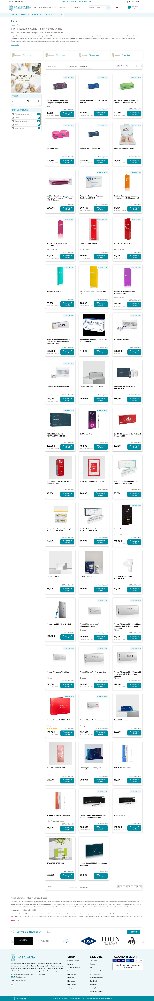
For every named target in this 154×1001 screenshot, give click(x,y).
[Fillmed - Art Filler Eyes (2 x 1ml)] (60, 610)
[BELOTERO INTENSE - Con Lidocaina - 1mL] (60, 229)
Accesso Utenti (95, 974)
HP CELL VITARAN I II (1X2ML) (58, 815)
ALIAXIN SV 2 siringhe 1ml (90, 148)
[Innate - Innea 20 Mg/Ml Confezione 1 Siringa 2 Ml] (94, 849)
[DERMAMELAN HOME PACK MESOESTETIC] (127, 372)
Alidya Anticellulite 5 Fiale (124, 148)
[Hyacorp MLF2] (127, 801)
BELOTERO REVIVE (54, 291)
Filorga (17, 117)
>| (140, 66)
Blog (91, 967)
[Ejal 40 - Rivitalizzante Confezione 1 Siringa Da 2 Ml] (127, 420)
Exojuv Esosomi (86, 577)
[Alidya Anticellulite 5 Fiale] (127, 134)
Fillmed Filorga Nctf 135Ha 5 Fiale (59, 720)
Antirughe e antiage (73, 988)
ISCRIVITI (134, 932)
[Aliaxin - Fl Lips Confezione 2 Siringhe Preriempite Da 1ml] (60, 86)
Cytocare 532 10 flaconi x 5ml (58, 386)
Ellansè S (117, 529)
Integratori (37, 15)
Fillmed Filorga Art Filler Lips (58, 672)
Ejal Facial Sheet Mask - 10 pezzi (92, 481)
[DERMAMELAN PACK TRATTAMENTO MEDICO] (60, 420)
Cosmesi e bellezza (73, 961)
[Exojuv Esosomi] (94, 562)
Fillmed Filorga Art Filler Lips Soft (93, 672)
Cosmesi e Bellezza (20, 15)
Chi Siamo (93, 961)
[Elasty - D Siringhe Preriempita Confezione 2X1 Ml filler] (127, 467)
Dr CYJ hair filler (86, 434)
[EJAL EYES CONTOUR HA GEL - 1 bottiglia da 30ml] (60, 467)
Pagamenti (93, 984)
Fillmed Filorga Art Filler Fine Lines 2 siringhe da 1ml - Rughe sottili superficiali (127, 626)
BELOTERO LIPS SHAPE (123, 243)
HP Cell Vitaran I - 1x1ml (123, 768)
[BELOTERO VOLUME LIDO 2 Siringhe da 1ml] (127, 277)
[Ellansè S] (127, 514)
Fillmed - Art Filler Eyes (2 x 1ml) (59, 624)
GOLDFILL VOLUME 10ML (57, 768)
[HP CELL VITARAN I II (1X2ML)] (60, 801)
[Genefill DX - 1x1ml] (127, 706)
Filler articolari (28, 55)
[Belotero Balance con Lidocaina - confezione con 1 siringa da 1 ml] (127, 182)
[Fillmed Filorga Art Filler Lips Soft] (94, 658)
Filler (18, 25)
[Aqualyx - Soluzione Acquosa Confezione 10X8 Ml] (94, 182)
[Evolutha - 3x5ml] (60, 562)
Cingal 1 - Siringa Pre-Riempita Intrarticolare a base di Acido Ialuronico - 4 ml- (58, 341)
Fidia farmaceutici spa (22, 114)
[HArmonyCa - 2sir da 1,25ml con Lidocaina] (94, 753)
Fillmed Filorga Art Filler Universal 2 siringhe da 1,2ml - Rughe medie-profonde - (127, 674)
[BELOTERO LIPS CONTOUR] (94, 229)
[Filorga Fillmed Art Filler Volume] (94, 706)
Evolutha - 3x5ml (53, 577)
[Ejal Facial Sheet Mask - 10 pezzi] (94, 467)
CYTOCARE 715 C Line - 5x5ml (91, 386)
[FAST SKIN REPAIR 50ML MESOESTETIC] (127, 562)
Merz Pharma (19, 128)
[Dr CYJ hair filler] (94, 420)
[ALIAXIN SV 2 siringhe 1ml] (94, 134)
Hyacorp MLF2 (119, 815)
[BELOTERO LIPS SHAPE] (127, 229)
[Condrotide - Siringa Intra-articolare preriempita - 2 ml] (94, 325)
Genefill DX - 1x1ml (121, 720)
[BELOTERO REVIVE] (60, 277)
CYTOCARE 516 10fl (121, 339)
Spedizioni (93, 981)
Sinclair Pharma (120, 535)
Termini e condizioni (96, 978)
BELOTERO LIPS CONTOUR (90, 243)
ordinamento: (72, 66)
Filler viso (126, 55)
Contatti (92, 964)
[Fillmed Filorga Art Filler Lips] (60, 658)
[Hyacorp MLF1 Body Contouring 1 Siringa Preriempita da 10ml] (94, 801)
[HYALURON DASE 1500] (60, 849)
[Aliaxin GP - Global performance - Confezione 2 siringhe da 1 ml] (127, 86)
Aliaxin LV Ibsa (52, 148)
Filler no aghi (94, 55)
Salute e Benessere (53, 15)
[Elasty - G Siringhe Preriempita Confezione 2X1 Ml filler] (94, 514)
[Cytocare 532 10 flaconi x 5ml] (60, 372)
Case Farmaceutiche (96, 971)
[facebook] (12, 985)
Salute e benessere (73, 967)
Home (13, 25)
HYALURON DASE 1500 (55, 863)
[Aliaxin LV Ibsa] (60, 134)
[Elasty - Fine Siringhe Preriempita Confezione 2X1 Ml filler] (60, 514)
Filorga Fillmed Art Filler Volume (92, 720)
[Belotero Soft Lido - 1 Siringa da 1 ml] (94, 277)
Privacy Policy (94, 988)
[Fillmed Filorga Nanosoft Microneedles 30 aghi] (94, 610)
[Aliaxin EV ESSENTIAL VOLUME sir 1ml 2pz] (94, 86)
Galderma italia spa (21, 121)
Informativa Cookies (96, 991)
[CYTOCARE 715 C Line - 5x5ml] (94, 372)
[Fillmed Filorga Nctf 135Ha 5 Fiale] (60, 706)
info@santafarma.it (19, 977)
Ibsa (16, 124)
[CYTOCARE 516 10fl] (127, 325)
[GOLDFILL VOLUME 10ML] (60, 753)
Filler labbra (60, 55)
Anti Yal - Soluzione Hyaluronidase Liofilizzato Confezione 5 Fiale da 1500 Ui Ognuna (60, 198)
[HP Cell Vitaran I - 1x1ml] (127, 753)
